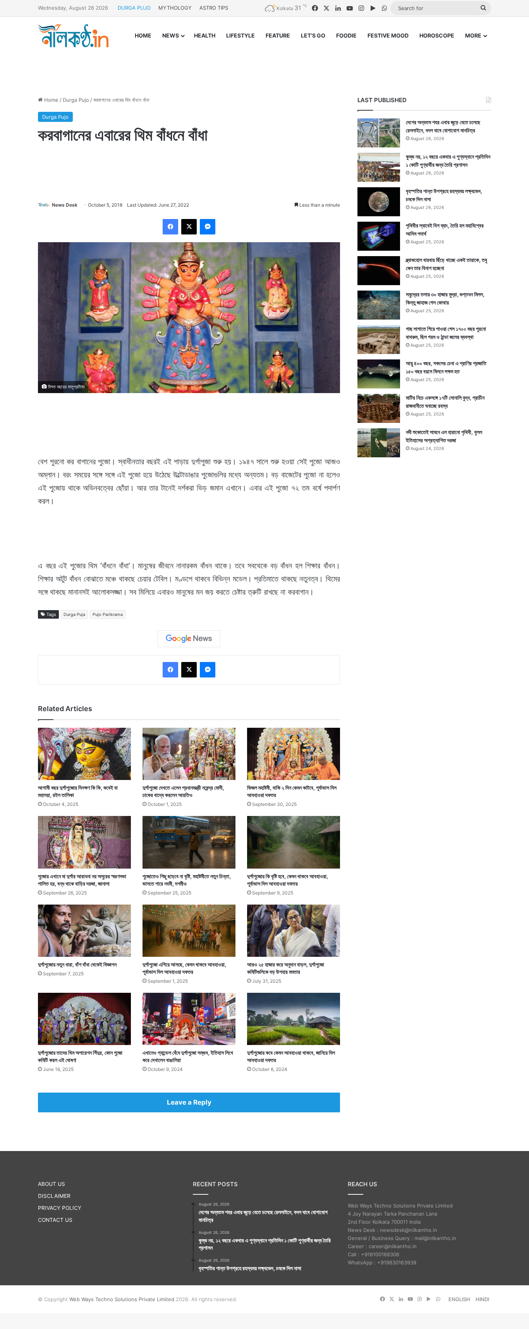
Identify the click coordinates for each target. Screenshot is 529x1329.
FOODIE (346, 35)
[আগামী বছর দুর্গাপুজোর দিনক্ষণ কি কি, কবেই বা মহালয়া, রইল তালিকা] (84, 754)
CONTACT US (55, 1220)
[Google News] (189, 638)
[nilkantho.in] (73, 35)
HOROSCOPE (436, 35)
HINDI (482, 1299)
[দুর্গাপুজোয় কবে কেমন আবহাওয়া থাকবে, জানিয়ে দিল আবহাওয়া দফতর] (293, 1019)
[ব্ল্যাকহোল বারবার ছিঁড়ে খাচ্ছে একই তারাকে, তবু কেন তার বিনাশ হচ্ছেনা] (378, 270)
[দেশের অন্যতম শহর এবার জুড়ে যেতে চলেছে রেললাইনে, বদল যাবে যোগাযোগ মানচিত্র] (378, 132)
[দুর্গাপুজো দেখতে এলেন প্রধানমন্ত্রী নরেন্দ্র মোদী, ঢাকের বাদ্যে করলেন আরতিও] (189, 754)
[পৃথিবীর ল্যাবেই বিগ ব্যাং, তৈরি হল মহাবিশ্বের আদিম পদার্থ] (378, 236)
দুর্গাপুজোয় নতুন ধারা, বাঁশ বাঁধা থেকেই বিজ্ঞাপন (77, 964)
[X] (189, 226)
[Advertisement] (264, 64)
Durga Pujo (76, 100)
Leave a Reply (189, 1102)
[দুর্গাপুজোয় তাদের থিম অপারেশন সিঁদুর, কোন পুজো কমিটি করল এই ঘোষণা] (84, 1019)
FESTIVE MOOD (388, 35)
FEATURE (278, 35)
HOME (143, 35)
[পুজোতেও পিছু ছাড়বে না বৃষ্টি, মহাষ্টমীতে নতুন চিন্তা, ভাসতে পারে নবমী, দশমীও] (189, 842)
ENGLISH (459, 1299)
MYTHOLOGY (175, 8)
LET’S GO (313, 35)
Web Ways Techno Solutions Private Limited (121, 1299)
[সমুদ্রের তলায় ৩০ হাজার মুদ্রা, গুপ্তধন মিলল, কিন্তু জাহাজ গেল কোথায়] (378, 305)
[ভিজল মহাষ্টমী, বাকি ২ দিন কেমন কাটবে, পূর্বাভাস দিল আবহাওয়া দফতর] (293, 754)
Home (50, 100)
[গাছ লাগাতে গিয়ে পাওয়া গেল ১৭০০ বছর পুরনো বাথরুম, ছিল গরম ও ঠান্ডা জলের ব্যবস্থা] (378, 339)
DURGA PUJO (134, 8)
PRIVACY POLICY (59, 1208)
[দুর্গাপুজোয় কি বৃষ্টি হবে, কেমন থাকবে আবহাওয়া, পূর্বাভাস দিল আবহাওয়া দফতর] (293, 842)
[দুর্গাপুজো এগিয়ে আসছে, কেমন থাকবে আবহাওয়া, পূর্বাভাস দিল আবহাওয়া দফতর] (189, 931)
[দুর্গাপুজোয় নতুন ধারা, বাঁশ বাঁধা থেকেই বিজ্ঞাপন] (84, 931)
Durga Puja (74, 614)
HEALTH (204, 35)
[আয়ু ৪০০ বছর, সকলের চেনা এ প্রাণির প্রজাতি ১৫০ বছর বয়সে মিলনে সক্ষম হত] (378, 373)
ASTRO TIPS (213, 8)
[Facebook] (170, 226)
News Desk (64, 205)
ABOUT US (51, 1184)
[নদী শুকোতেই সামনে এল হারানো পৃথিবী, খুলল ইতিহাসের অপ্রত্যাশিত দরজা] (378, 442)
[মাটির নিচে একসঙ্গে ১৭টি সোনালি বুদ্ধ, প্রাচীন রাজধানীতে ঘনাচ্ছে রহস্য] (378, 408)
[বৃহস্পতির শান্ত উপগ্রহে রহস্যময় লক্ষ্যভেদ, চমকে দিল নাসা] (378, 201)
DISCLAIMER (54, 1196)
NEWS (170, 35)
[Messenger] (207, 226)
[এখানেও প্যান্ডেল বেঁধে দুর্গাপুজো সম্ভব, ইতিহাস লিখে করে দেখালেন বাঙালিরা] (189, 1019)
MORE (473, 35)
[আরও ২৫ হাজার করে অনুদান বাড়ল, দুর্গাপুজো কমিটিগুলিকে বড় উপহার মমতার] (293, 931)
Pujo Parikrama (108, 614)
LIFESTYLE (240, 35)
